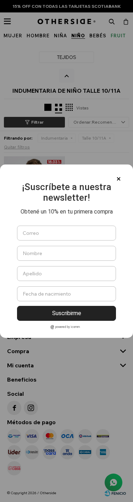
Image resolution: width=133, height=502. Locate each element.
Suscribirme (66, 313)
